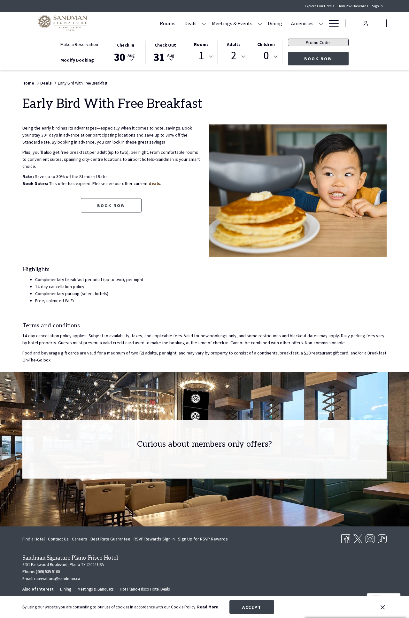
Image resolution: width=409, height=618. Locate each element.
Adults (234, 44)
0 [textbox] (266, 55)
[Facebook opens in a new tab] (345, 537)
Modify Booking (77, 60)
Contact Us (58, 539)
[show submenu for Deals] (204, 23)
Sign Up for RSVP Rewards (203, 540)
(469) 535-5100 (48, 571)
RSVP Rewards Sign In (154, 540)
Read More (207, 607)
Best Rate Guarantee (110, 539)
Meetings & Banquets (95, 589)
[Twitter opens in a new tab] (357, 537)
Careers (79, 539)
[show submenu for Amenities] (321, 23)
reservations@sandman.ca (56, 578)
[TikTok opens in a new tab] (382, 537)
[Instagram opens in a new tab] (370, 537)
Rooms (201, 44)
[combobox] (201, 56)
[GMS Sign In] (365, 22)
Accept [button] (251, 607)
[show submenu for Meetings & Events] (260, 23)
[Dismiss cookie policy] (383, 607)
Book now (111, 205)
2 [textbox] (233, 55)
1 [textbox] (201, 55)
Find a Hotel (33, 539)
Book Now (326, 59)
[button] (125, 52)
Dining (65, 589)
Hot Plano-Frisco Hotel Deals (145, 589)
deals (154, 183)
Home (28, 83)
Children (266, 44)
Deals (46, 83)
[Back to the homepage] (62, 23)
